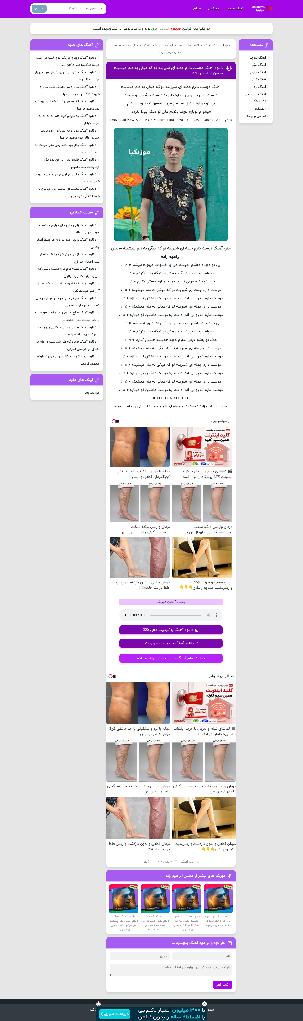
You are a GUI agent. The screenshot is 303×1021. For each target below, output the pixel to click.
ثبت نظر (222, 984)
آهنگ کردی (258, 79)
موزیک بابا (92, 393)
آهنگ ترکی (258, 65)
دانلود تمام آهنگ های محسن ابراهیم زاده (171, 658)
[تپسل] (98, 1003)
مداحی (196, 8)
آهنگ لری (259, 87)
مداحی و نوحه (256, 116)
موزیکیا (225, 46)
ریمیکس (214, 8)
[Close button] (204, 1003)
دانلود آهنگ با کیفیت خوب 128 (168, 643)
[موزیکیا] (261, 8)
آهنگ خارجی (257, 72)
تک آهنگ (210, 46)
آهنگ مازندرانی (255, 94)
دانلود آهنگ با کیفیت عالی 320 (168, 630)
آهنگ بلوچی (257, 58)
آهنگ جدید (236, 8)
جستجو (39, 8)
